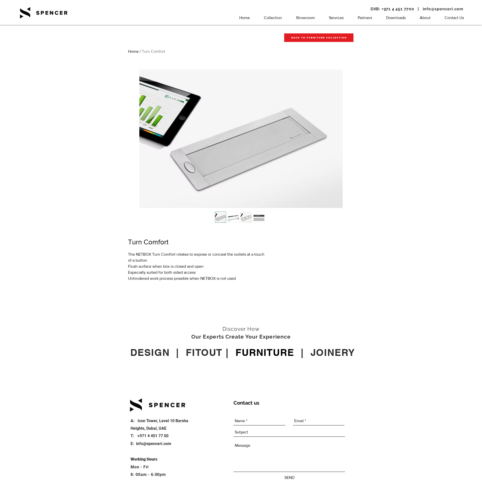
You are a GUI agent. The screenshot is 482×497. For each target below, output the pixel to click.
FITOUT (204, 352)
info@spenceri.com (443, 9)
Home (133, 51)
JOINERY (333, 352)
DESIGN (149, 352)
